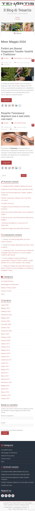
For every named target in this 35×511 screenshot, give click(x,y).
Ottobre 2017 (5, 356)
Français (17, 19)
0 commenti (6, 64)
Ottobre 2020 (5, 327)
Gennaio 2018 (5, 353)
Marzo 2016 (5, 392)
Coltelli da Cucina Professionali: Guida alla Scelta (17, 189)
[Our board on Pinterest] (5, 495)
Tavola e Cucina (6, 291)
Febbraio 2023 (6, 311)
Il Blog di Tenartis (17, 10)
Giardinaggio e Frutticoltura (22, 58)
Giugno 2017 (5, 366)
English (17, 17)
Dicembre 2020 (6, 324)
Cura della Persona (20, 123)
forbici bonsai (19, 62)
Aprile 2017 (4, 373)
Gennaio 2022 (5, 321)
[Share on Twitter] (5, 105)
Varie (2, 294)
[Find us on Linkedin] (9, 495)
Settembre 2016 (6, 382)
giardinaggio (26, 62)
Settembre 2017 (6, 360)
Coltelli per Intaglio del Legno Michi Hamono (15, 228)
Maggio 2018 (5, 350)
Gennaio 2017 (5, 379)
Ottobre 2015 (5, 398)
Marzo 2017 (5, 376)
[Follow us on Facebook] (2, 495)
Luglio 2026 (5, 305)
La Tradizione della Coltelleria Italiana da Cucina (16, 186)
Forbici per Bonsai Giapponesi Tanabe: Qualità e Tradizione (17, 51)
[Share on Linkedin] (16, 105)
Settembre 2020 (6, 331)
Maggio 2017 (5, 369)
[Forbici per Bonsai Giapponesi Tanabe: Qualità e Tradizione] (17, 68)
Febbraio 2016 (6, 395)
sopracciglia (4, 129)
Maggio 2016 (5, 386)
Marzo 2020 (5, 334)
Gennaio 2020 (5, 340)
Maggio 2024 (5, 308)
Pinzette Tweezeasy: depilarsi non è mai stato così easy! (15, 116)
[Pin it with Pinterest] (12, 105)
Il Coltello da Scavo (7, 203)
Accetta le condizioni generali (12, 430)
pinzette (24, 127)
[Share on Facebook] (2, 105)
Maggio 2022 (5, 318)
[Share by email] (19, 105)
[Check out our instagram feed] (12, 495)
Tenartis (5, 58)
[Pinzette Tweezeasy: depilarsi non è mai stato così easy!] (17, 133)
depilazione (19, 127)
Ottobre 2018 (5, 347)
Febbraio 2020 (6, 337)
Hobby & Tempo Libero (8, 288)
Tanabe (17, 83)
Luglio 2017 (5, 363)
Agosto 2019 (5, 344)
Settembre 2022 (6, 315)
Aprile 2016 (4, 389)
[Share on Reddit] (9, 105)
